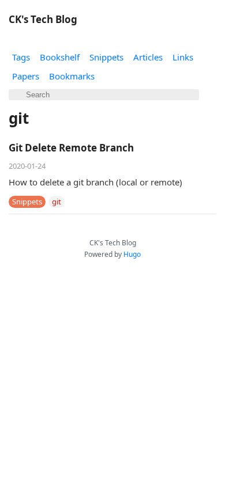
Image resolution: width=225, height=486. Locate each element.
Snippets (106, 57)
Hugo (132, 254)
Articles (148, 57)
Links (182, 57)
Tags (21, 57)
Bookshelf (60, 57)
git (56, 201)
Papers (25, 76)
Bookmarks (72, 76)
